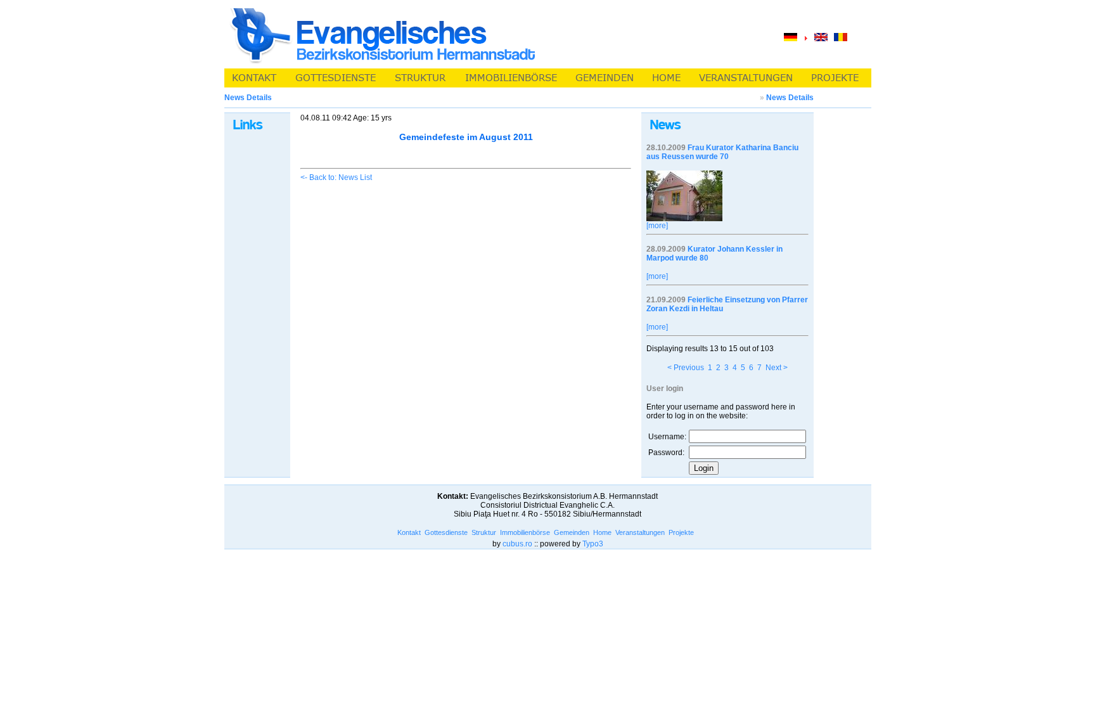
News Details (790, 97)
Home (602, 532)
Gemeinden (571, 532)
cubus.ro (517, 543)
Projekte (681, 532)
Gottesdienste (446, 532)
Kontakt (409, 532)
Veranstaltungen (640, 532)
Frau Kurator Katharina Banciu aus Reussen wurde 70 (722, 152)
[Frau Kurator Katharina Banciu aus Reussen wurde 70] (684, 218)
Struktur (483, 532)
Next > (776, 367)
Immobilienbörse (525, 532)
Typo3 (592, 543)
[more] (657, 225)
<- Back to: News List (336, 177)
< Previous (685, 367)
